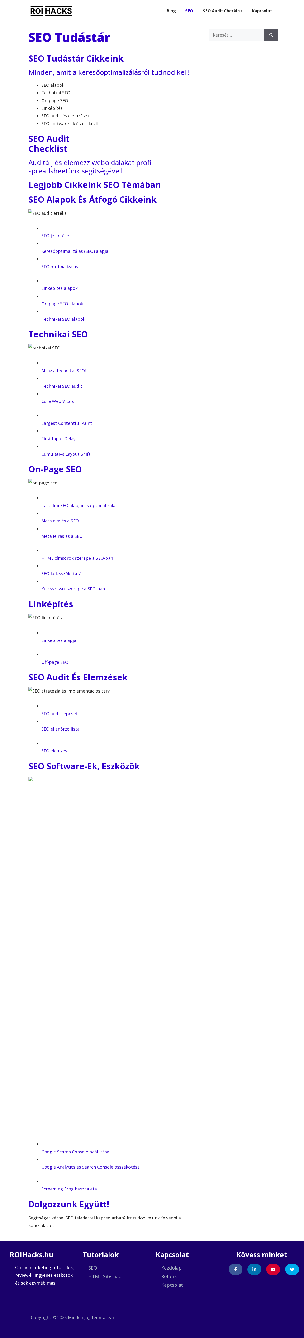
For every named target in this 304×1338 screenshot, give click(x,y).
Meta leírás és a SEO (62, 536)
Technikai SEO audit (61, 386)
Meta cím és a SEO (60, 521)
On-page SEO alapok (62, 303)
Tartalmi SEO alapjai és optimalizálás (79, 505)
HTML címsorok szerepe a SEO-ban (77, 558)
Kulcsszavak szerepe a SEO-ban (73, 589)
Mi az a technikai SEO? (64, 370)
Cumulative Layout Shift (65, 454)
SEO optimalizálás (59, 266)
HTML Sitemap (105, 1276)
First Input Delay (58, 438)
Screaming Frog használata (69, 1189)
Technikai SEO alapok (63, 319)
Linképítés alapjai (59, 640)
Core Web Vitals (57, 401)
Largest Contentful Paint (66, 423)
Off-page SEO (54, 662)
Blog (171, 11)
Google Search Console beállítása (75, 1152)
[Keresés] (271, 35)
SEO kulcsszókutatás (62, 573)
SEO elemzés (54, 751)
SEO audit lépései (59, 714)
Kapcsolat (262, 11)
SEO (189, 11)
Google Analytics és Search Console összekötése (90, 1167)
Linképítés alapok (59, 288)
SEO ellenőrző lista (60, 729)
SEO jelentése (55, 236)
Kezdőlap (171, 1268)
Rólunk (169, 1276)
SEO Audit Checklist (222, 11)
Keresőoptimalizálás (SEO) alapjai (75, 251)
